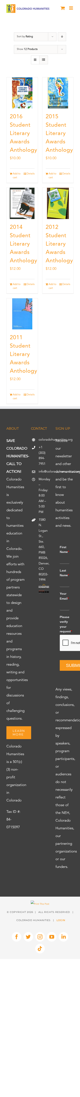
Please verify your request (64, 624)
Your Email (64, 596)
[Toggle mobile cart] (63, 8)
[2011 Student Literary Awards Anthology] (22, 314)
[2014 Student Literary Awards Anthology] (22, 203)
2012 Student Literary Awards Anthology (59, 244)
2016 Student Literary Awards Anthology (23, 133)
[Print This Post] (40, 904)
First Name (64, 549)
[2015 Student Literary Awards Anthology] (58, 93)
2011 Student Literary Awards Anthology (23, 354)
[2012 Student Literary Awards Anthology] (58, 203)
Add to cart (16, 176)
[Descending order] (62, 36)
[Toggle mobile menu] (71, 8)
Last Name (64, 573)
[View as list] (43, 60)
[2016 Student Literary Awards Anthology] (22, 93)
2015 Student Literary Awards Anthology (59, 133)
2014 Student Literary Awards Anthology (23, 244)
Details (31, 174)
